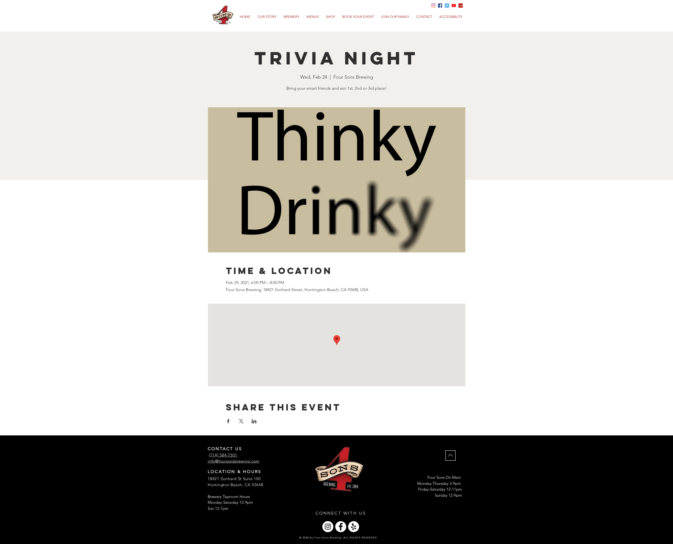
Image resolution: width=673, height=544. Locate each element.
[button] (312, 16)
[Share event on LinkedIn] (254, 421)
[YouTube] (454, 5)
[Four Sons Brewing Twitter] (447, 5)
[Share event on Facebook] (228, 421)
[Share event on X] (241, 421)
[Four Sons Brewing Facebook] (440, 5)
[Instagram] (327, 526)
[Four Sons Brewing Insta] (433, 5)
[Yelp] (460, 5)
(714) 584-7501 (223, 455)
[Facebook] (340, 526)
